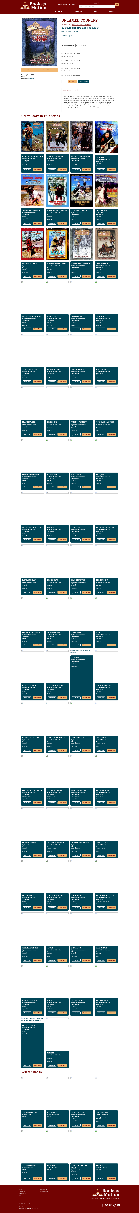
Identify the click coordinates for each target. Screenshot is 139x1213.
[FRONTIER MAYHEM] (32, 455)
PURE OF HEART (29, 843)
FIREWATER (76, 632)
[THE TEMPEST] (106, 561)
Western (31, 78)
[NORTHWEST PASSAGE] (81, 244)
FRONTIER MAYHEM (30, 474)
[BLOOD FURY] (106, 138)
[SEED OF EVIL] (106, 929)
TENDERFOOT (52, 316)
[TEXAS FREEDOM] (32, 1146)
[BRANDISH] (57, 1146)
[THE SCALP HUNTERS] (106, 876)
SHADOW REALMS (103, 685)
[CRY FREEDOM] (32, 876)
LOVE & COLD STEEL (30, 1025)
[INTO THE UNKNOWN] (57, 824)
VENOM (50, 948)
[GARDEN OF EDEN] (32, 981)
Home (21, 1189)
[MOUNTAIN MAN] (57, 613)
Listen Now (37, 169)
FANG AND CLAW (29, 580)
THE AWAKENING (29, 1112)
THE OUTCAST (77, 895)
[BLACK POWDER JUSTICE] (57, 191)
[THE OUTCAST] (81, 876)
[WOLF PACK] (106, 350)
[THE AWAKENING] (32, 1093)
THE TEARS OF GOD (30, 948)
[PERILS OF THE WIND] (32, 613)
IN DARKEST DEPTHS (80, 843)
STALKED (50, 1053)
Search (96, 3)
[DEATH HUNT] (106, 191)
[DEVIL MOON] (81, 929)
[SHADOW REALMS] (106, 666)
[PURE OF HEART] (32, 824)
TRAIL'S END (52, 422)
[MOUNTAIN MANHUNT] (32, 297)
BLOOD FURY (101, 157)
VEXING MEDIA (29, 1206)
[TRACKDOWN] (57, 561)
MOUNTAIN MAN (54, 632)
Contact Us (43, 1189)
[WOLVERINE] (106, 719)
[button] (117, 4)
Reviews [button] (77, 90)
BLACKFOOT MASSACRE (56, 264)
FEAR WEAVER (102, 843)
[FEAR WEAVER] (106, 824)
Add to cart (72, 81)
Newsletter (22, 1193)
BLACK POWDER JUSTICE (57, 211)
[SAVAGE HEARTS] (81, 981)
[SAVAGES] (57, 508)
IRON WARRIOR (77, 369)
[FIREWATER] (81, 613)
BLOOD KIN (76, 527)
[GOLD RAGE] (81, 455)
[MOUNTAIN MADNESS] (106, 403)
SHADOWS (100, 1165)
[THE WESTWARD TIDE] (106, 508)
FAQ (20, 1195)
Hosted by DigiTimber (24, 1208)
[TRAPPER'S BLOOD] (32, 350)
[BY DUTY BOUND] (32, 666)
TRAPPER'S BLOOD (30, 369)
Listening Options (67, 45)
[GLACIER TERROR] (81, 771)
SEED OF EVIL (101, 948)
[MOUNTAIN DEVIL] (32, 244)
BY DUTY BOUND (29, 685)
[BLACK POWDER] (32, 403)
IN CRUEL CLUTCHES (30, 738)
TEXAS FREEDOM (29, 1165)
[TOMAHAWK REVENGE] (32, 191)
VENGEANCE (76, 657)
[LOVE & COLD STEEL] (32, 1020)
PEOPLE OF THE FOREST (32, 790)
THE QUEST (100, 474)
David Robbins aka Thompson (82, 28)
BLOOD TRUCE (102, 316)
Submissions (44, 1191)
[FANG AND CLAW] (32, 561)
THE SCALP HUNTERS (105, 895)
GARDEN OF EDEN (29, 1000)
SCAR (98, 632)
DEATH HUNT (101, 211)
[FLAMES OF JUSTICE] (57, 666)
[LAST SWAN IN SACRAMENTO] (106, 1093)
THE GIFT (51, 1000)
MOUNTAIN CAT (53, 369)
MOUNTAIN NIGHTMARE (32, 527)
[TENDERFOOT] (57, 297)
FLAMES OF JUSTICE (55, 685)
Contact (112, 11)
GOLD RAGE (76, 474)
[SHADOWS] (106, 1146)
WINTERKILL (76, 316)
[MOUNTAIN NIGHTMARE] (32, 508)
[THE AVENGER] (106, 981)
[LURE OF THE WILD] (57, 137)
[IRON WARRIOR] (81, 350)
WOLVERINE (101, 738)
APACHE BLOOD (102, 263)
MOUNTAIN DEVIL (29, 264)
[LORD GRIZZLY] (81, 719)
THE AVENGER (102, 1000)
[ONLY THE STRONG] (57, 876)
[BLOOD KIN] (81, 508)
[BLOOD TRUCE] (106, 297)
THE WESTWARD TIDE (105, 527)
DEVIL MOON (76, 948)
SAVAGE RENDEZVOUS (80, 156)
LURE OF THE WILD (55, 156)
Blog (95, 11)
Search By (59, 11)
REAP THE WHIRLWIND (56, 738)
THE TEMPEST (102, 580)
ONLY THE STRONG (55, 895)
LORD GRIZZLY (77, 738)
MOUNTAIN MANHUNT (31, 316)
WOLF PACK (101, 369)
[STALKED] (57, 1034)
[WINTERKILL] (81, 297)
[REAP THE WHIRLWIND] (57, 719)
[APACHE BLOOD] (106, 244)
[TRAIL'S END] (57, 403)
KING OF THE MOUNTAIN (32, 156)
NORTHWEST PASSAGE (80, 263)
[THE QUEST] (106, 455)
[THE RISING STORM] (106, 771)
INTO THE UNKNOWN (55, 843)
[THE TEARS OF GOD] (32, 929)
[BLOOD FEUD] (57, 455)
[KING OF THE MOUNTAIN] (32, 137)
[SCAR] (106, 613)
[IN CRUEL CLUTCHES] (32, 719)
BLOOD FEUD (52, 474)
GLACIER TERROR (78, 790)
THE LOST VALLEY (79, 422)
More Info (27, 169)
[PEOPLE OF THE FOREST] (32, 771)
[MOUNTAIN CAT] (57, 350)
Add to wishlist (84, 81)
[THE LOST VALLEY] (81, 403)
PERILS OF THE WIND (31, 632)
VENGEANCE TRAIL (79, 211)
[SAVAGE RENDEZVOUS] (81, 137)
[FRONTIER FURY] (81, 561)
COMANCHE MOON (54, 790)
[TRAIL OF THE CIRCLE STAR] (81, 1146)
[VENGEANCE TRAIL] (81, 191)
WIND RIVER (52, 1112)
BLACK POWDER (28, 422)
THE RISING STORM (104, 790)
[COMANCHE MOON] (57, 771)
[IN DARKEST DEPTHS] (81, 824)
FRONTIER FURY (78, 580)
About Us (78, 11)
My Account (63, 4)
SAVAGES (50, 527)
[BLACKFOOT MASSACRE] (57, 244)
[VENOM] (57, 929)
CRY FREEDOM (28, 895)
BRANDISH (51, 1165)
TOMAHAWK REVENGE (31, 210)
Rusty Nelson (73, 31)
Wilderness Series (81, 24)
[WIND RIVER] (57, 1093)
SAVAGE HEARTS (78, 1000)
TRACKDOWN (52, 580)
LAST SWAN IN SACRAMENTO (102, 1113)
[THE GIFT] (57, 981)
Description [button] (67, 90)
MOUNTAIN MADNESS (105, 422)
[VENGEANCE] (81, 652)
